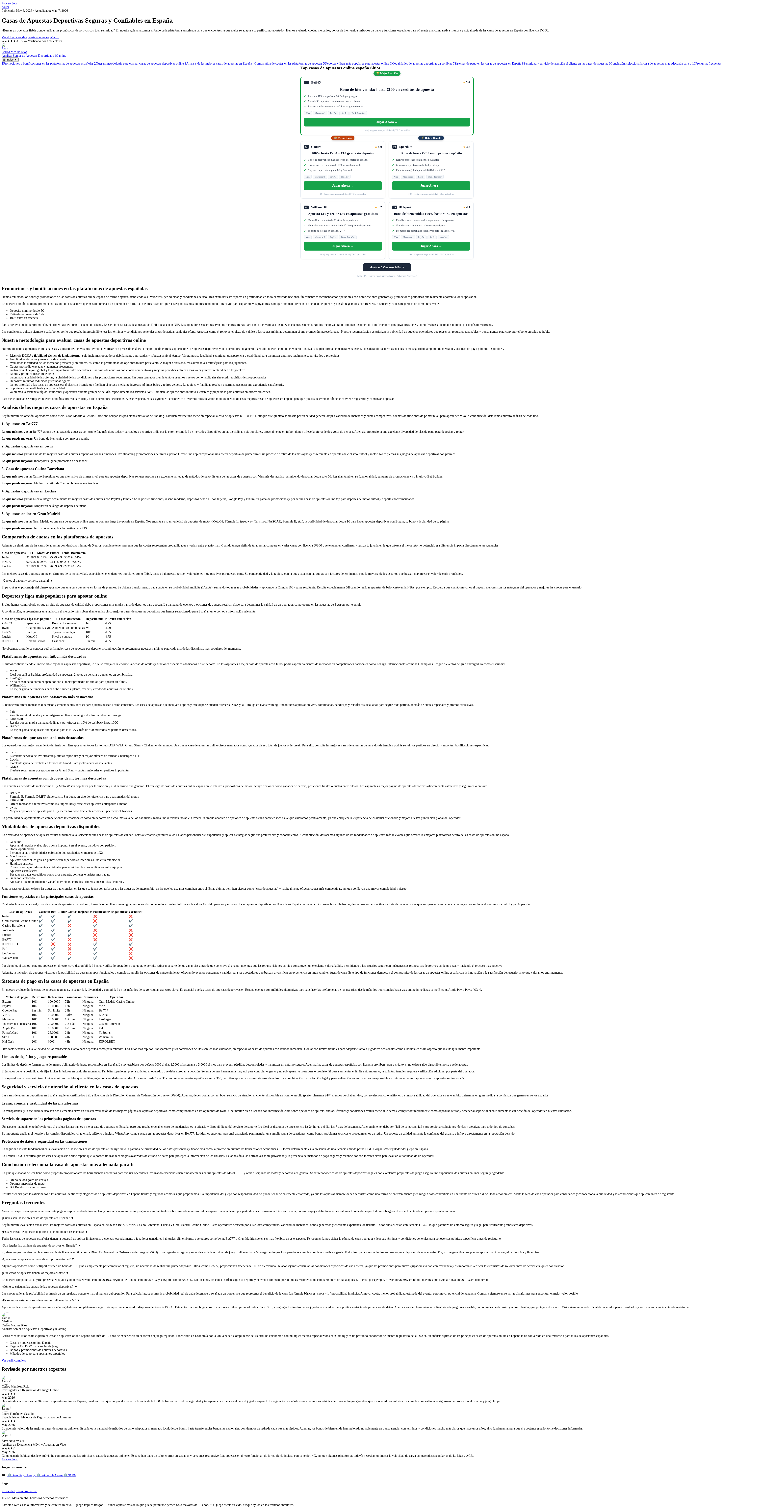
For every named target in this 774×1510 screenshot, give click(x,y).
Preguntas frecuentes (707, 63)
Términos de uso (26, 1491)
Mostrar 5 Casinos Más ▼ (387, 267)
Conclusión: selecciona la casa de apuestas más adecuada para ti (650, 63)
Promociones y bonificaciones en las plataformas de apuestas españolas (47, 63)
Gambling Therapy (21, 1475)
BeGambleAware (49, 1475)
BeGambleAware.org (406, 276)
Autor (5, 7)
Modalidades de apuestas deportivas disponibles (421, 63)
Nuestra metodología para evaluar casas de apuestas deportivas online (139, 63)
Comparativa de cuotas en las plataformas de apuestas (287, 63)
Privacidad (8, 1491)
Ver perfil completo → (16, 1360)
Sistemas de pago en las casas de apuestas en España (487, 63)
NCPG (69, 1475)
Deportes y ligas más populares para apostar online (356, 63)
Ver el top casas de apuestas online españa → (30, 37)
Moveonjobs (10, 3)
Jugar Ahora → (387, 122)
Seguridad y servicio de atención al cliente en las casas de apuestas (565, 63)
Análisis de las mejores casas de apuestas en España (218, 63)
